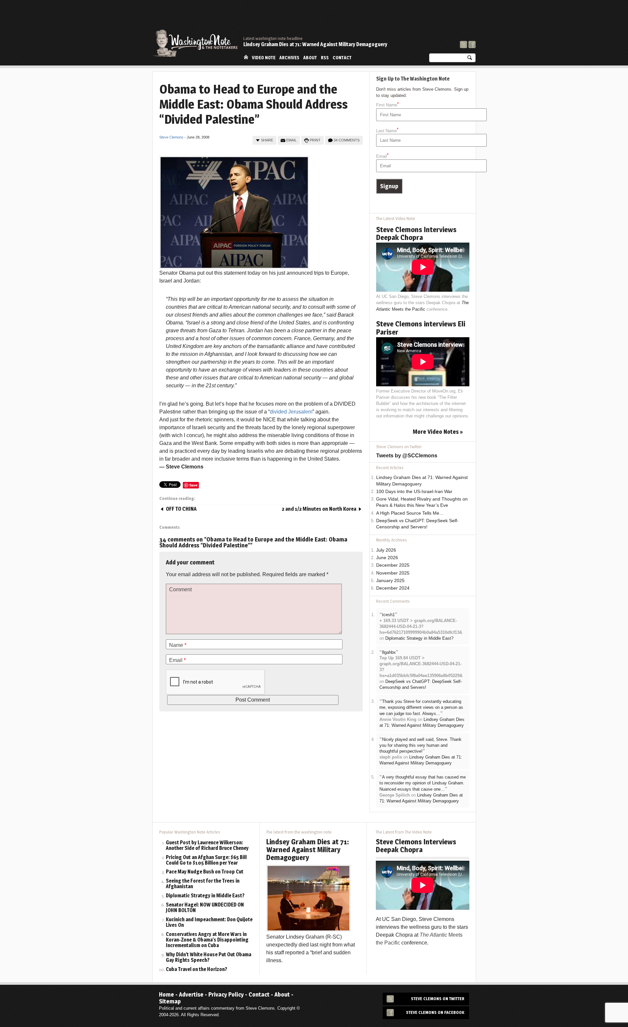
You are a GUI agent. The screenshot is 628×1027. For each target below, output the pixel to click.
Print (315, 140)
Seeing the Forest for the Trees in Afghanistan (202, 883)
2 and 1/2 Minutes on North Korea (319, 509)
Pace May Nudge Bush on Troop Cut (204, 872)
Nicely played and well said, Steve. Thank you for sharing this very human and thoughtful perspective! (420, 745)
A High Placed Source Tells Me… (410, 513)
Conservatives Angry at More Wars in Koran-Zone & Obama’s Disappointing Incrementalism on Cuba (207, 940)
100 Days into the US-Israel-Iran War (414, 491)
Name (177, 645)
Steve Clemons (171, 137)
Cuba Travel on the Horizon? (196, 969)
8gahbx (389, 652)
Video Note (263, 57)
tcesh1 (388, 614)
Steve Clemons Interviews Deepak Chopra (416, 233)
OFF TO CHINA (181, 509)
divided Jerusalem (291, 411)
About (310, 57)
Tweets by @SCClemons (406, 455)
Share (267, 140)
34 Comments (346, 140)
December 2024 (393, 588)
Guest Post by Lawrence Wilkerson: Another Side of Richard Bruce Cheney (207, 845)
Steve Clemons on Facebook (435, 1012)
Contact (342, 57)
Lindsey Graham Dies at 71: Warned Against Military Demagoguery (315, 44)
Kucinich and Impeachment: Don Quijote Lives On (209, 922)
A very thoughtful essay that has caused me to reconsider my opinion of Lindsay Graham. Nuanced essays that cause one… (422, 783)
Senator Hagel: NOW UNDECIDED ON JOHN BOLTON (205, 907)
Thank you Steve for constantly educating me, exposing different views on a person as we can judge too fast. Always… (421, 707)
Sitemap (170, 1001)
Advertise (191, 994)
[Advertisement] (356, 18)
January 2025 (390, 580)
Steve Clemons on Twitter (437, 998)
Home (246, 57)
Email (291, 140)
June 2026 (387, 557)
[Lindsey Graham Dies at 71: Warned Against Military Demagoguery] (308, 898)
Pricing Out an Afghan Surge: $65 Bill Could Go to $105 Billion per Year (206, 860)
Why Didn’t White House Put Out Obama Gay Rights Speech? (208, 957)
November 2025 (393, 573)
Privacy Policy (226, 994)
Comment (180, 589)
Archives (289, 57)
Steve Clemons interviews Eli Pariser (420, 328)
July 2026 (386, 550)
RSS (325, 57)
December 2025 (393, 565)
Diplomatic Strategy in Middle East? (419, 638)
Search (469, 59)
